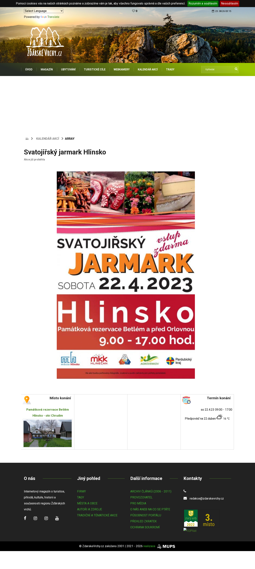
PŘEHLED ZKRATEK (143, 521)
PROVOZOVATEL (141, 497)
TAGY (80, 497)
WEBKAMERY (122, 69)
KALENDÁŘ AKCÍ (148, 69)
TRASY (170, 69)
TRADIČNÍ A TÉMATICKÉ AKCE (97, 515)
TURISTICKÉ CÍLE (94, 69)
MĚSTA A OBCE (87, 503)
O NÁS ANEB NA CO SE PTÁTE (150, 509)
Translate (53, 17)
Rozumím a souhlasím (203, 3)
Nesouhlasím (229, 3)
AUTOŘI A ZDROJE (89, 509)
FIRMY (81, 491)
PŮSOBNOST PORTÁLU (145, 515)
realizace (149, 546)
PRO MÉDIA (138, 503)
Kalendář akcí (47, 138)
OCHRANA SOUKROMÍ (145, 527)
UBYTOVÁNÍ (68, 69)
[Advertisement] (127, 104)
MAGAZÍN (47, 69)
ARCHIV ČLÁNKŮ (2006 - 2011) (150, 491)
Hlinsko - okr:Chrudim (47, 412)
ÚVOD (28, 69)
